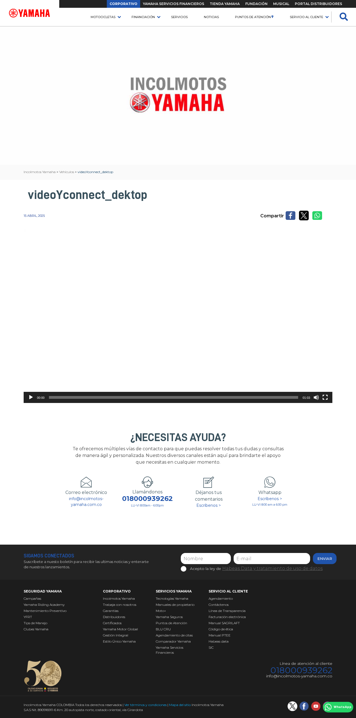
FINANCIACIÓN (143, 17)
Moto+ (161, 611)
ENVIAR (324, 558)
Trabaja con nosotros (119, 605)
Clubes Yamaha (36, 629)
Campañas (32, 598)
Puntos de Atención (253, 17)
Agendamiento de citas (174, 635)
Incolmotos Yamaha (119, 598)
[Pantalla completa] (325, 397)
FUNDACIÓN (256, 4)
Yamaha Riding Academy (44, 605)
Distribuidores (114, 617)
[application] (178, 316)
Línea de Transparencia (227, 611)
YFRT (28, 617)
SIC (211, 647)
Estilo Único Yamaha (119, 641)
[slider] (173, 397)
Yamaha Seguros (169, 617)
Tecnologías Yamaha (172, 598)
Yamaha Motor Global (120, 629)
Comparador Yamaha (173, 641)
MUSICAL (281, 4)
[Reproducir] (31, 397)
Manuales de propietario (175, 605)
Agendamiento (221, 598)
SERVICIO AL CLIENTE (306, 17)
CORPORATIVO (123, 4)
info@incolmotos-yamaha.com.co (86, 501)
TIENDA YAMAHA (225, 4)
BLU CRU (163, 629)
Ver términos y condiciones (145, 705)
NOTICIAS (211, 17)
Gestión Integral (115, 635)
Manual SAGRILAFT (224, 623)
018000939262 (147, 499)
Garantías (110, 611)
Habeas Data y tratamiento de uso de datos (272, 568)
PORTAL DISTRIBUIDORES (318, 4)
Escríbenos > (208, 505)
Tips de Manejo (35, 623)
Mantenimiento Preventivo (45, 611)
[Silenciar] (316, 397)
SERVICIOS (179, 17)
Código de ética (221, 629)
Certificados (112, 623)
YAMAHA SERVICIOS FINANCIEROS (173, 4)
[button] (178, 316)
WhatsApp (342, 707)
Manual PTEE (220, 635)
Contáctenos (219, 605)
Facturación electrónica (227, 617)
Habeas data (219, 641)
